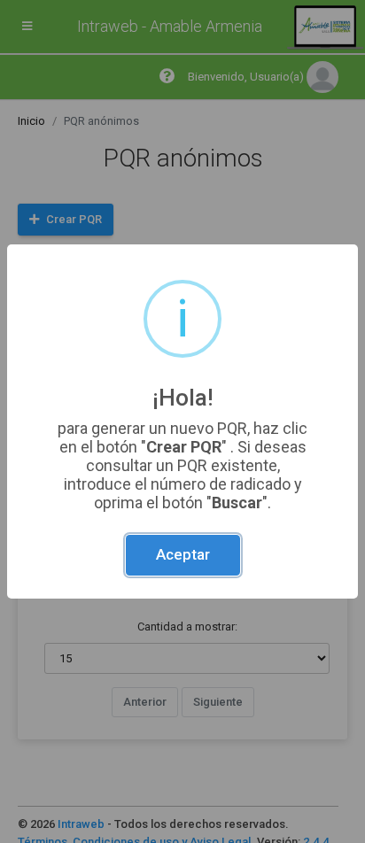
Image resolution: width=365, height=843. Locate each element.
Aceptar (183, 554)
